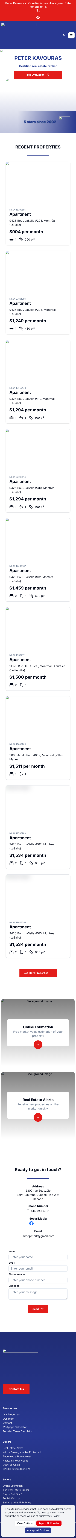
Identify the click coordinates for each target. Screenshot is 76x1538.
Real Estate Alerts (13, 1447)
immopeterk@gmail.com (38, 1236)
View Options (25, 1523)
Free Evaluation (35, 74)
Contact (7, 1422)
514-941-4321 (40, 1211)
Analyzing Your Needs (15, 1460)
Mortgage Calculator (15, 1427)
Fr (64, 35)
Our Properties (11, 1414)
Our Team (8, 1418)
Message (13, 1286)
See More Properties (36, 972)
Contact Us (16, 1389)
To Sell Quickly (11, 1498)
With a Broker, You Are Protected (22, 1452)
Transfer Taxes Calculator (17, 1431)
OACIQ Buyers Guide (15, 1468)
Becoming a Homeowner (17, 1456)
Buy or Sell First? (12, 1494)
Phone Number (17, 1274)
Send (36, 1308)
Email (11, 1262)
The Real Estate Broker (16, 1489)
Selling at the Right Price (17, 1502)
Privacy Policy (51, 1515)
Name (11, 1251)
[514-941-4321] (38, 10)
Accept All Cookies (38, 1530)
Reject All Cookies (49, 1523)
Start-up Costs (11, 1464)
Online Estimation (13, 1485)
